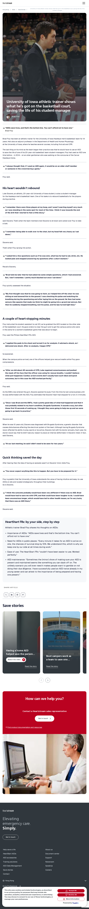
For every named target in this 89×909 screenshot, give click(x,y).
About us (49, 849)
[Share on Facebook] (23, 595)
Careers (48, 870)
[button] (47, 680)
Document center (52, 854)
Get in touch (43, 718)
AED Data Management (12, 866)
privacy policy (14, 892)
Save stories (8, 870)
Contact (6, 874)
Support (48, 858)
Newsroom (49, 862)
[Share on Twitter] (6, 595)
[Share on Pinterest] (17, 595)
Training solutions (10, 862)
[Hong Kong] (7, 3)
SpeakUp (49, 866)
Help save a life (9, 849)
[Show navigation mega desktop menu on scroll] (83, 3)
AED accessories (9, 858)
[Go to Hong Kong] (8, 811)
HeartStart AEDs (9, 854)
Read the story (31, 666)
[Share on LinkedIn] (12, 595)
